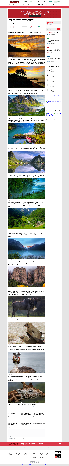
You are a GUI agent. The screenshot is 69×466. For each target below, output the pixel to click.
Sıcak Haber (42, 457)
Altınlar (34, 451)
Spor (29, 4)
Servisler (15, 4)
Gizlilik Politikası (30, 464)
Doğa (30, 7)
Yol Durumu (52, 447)
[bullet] (21, 438)
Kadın (33, 4)
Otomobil (42, 7)
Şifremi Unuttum (48, 454)
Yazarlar (47, 4)
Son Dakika (10, 4)
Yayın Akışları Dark (19, 453)
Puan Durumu (34, 447)
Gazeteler (52, 4)
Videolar (42, 4)
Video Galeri (41, 453)
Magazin (38, 7)
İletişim (27, 464)
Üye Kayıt (47, 453)
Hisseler (40, 447)
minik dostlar (33, 404)
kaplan (25, 404)
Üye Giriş (47, 451)
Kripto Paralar (58, 447)
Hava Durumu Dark (11, 451)
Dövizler (34, 453)
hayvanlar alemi (20, 404)
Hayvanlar (33, 7)
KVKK (37, 464)
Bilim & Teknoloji (25, 7)
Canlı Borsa (26, 451)
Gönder (11, 438)
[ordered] (20, 438)
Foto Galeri (38, 4)
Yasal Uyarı (45, 464)
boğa (16, 404)
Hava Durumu (28, 447)
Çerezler (34, 464)
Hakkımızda (24, 464)
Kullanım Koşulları (40, 464)
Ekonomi (24, 4)
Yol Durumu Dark (10, 453)
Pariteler (46, 447)
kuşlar (29, 404)
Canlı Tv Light (10, 454)
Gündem (19, 4)
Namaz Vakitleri (15, 447)
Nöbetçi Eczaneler (19, 454)
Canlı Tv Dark (18, 451)
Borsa (9, 447)
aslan (13, 404)
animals (9, 404)
